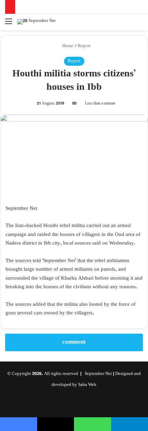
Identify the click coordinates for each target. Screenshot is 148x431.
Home (67, 46)
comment (74, 342)
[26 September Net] (36, 22)
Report (84, 46)
